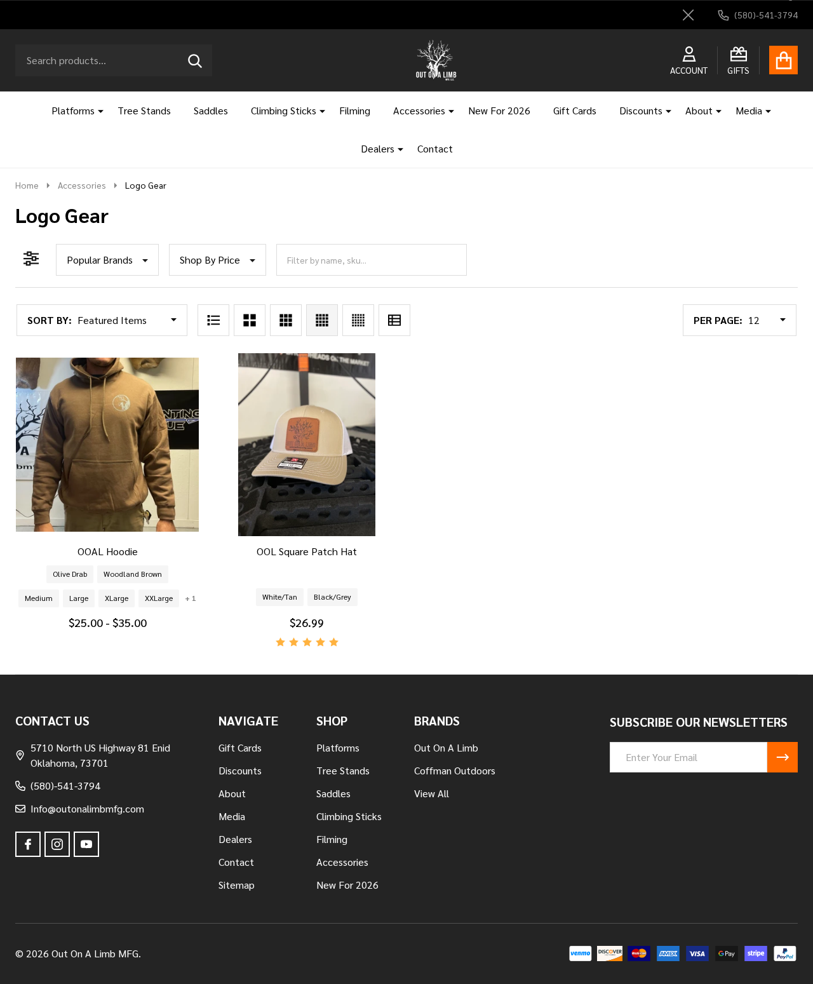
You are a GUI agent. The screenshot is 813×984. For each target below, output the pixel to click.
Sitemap (236, 884)
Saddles (211, 110)
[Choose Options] (89, 549)
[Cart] (783, 60)
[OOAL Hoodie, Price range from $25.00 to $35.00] (107, 444)
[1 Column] (213, 320)
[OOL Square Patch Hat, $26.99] (306, 444)
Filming (354, 110)
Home (27, 185)
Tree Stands (144, 110)
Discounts (640, 110)
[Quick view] (150, 549)
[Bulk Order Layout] (394, 320)
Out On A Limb (446, 747)
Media (749, 110)
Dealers (377, 148)
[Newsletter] (782, 757)
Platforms (73, 110)
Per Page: (718, 320)
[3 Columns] (286, 320)
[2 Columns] (249, 320)
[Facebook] (27, 844)
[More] (96, 110)
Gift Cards (574, 110)
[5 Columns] (358, 320)
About (699, 110)
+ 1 (190, 598)
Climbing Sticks (283, 110)
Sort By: (49, 320)
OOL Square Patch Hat (307, 551)
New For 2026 (499, 110)
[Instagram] (57, 844)
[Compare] (120, 549)
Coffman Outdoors (454, 770)
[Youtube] (86, 844)
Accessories (419, 110)
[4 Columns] (322, 320)
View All (431, 793)
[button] (107, 260)
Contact (435, 148)
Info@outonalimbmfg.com (87, 808)
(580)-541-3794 (65, 785)
